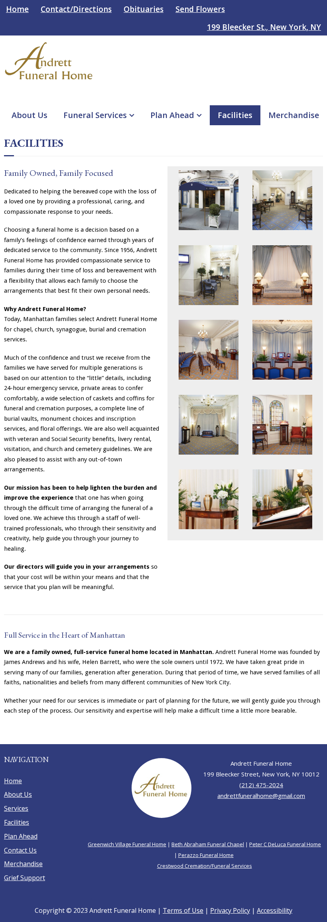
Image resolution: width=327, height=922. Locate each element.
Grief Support (24, 877)
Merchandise (293, 115)
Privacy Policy (230, 910)
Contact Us (20, 850)
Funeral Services (95, 115)
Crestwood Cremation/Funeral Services (204, 865)
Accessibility (274, 910)
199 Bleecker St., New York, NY (264, 27)
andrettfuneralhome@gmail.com (261, 796)
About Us (29, 115)
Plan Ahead (172, 115)
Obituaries (144, 9)
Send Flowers (200, 9)
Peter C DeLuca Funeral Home (285, 844)
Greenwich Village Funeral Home (127, 844)
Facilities (235, 115)
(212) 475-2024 (261, 785)
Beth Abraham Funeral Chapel (207, 844)
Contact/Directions (76, 9)
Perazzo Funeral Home (206, 855)
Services (16, 808)
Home (17, 9)
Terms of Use (183, 910)
